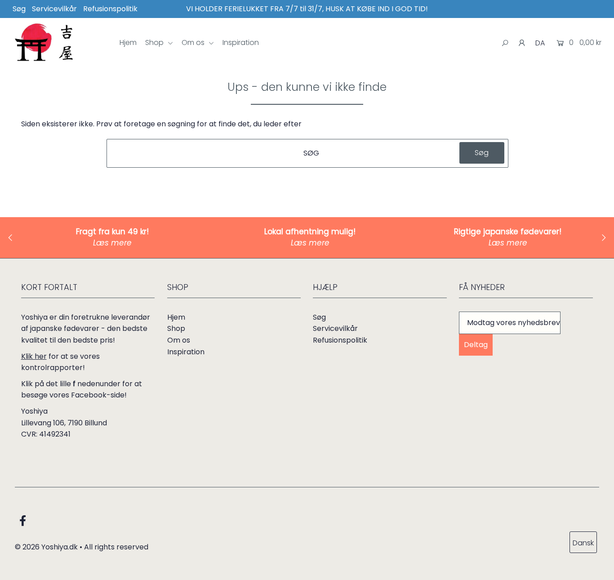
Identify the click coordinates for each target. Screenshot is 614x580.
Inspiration (240, 42)
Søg (19, 9)
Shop (155, 42)
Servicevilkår (54, 9)
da (540, 43)
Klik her (34, 356)
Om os (194, 42)
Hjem (128, 42)
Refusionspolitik (110, 9)
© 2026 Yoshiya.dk (46, 547)
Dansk (583, 543)
